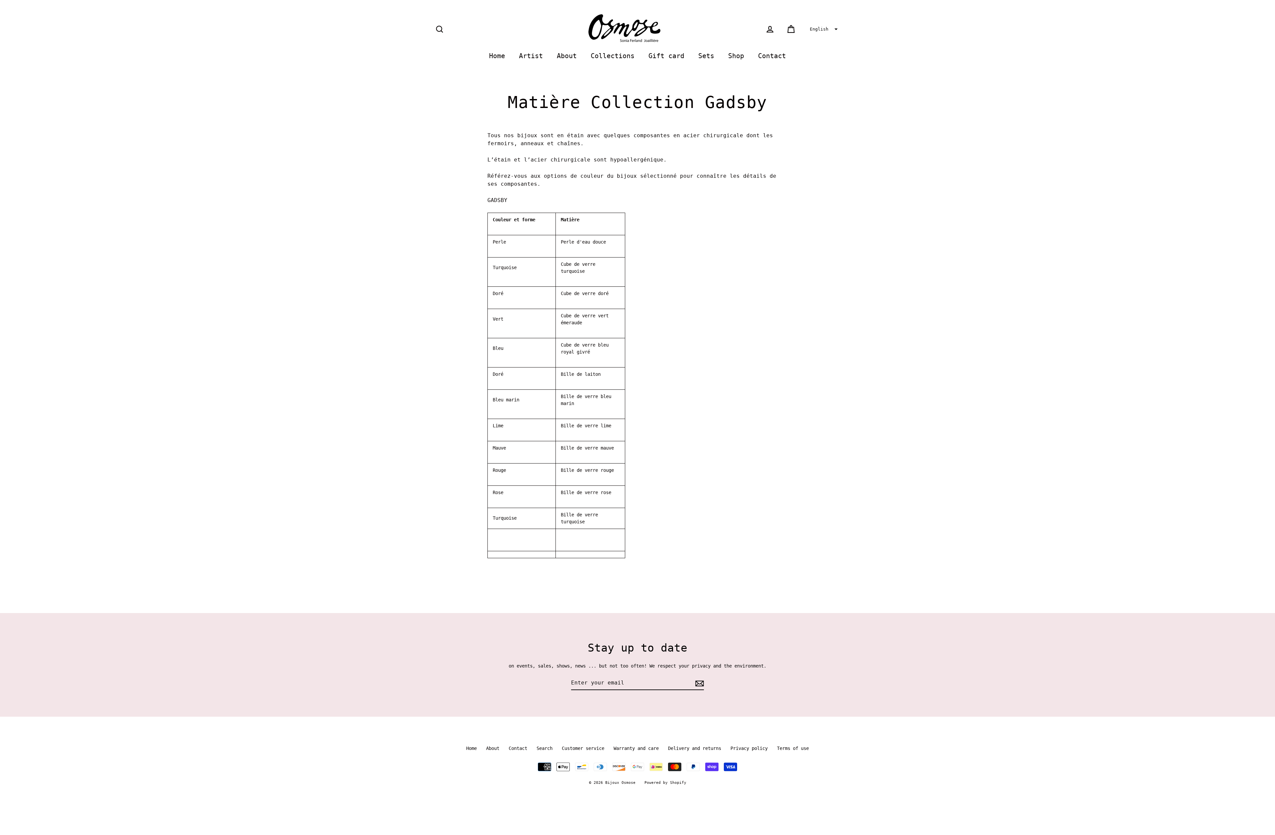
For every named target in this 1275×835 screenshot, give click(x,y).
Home (497, 56)
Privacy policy (749, 748)
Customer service (583, 748)
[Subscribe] (698, 683)
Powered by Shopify (665, 783)
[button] (823, 29)
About (567, 56)
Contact (772, 56)
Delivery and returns (694, 748)
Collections (613, 56)
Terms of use (793, 748)
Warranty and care (636, 748)
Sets (706, 56)
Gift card (666, 56)
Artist (531, 56)
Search (544, 748)
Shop (736, 56)
